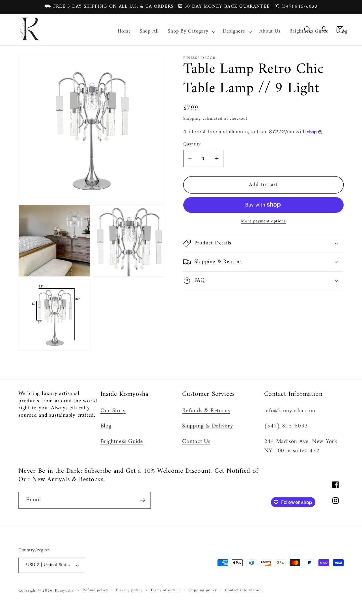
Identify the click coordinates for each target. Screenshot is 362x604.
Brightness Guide (121, 442)
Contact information (243, 590)
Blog (105, 426)
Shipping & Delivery (207, 426)
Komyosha (64, 590)
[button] (190, 31)
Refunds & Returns (206, 411)
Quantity (192, 144)
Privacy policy (129, 590)
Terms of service (165, 590)
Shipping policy (202, 590)
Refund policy (95, 590)
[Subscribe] (142, 500)
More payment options (263, 221)
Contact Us (196, 442)
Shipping (192, 118)
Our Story (113, 411)
